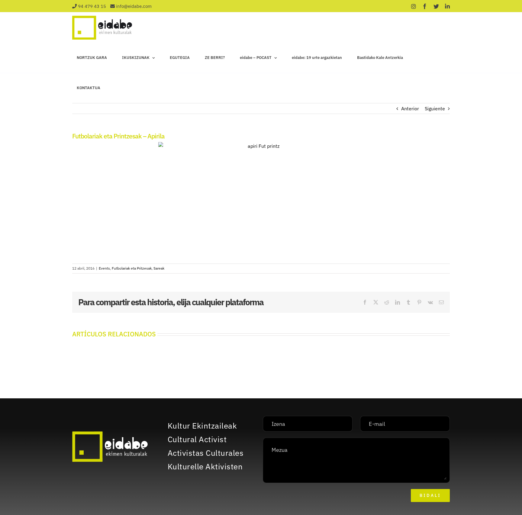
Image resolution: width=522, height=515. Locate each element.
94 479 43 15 (92, 6)
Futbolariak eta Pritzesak (132, 268)
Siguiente (435, 108)
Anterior (410, 108)
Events (104, 268)
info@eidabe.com (134, 6)
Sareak (158, 268)
